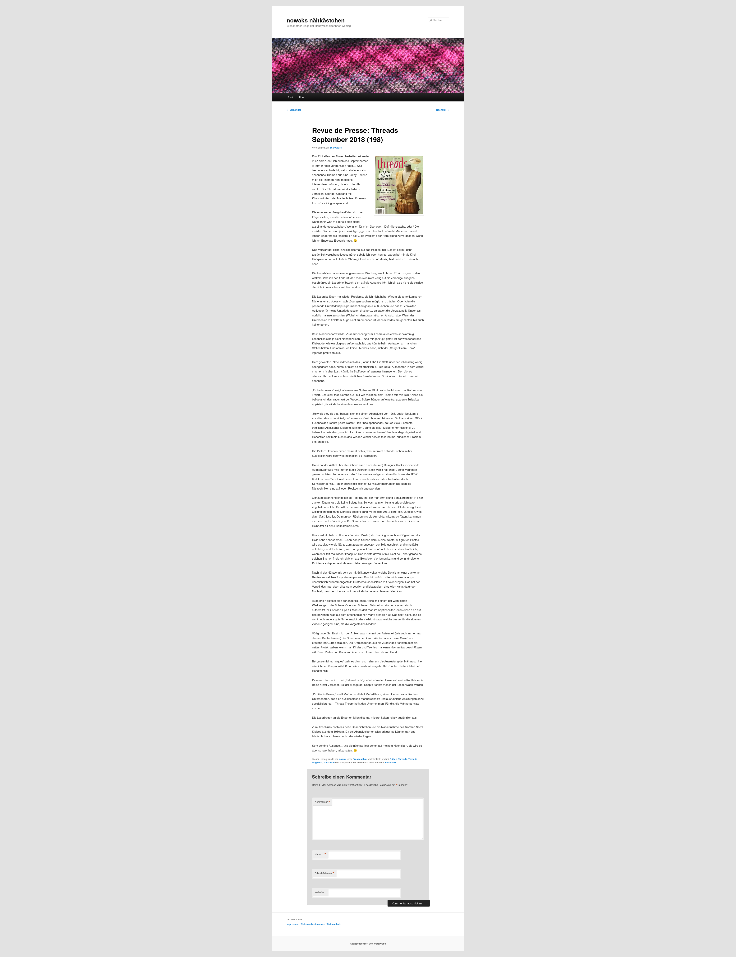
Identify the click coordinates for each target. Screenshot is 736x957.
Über (301, 97)
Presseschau (360, 759)
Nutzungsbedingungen (313, 924)
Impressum (293, 924)
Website (319, 892)
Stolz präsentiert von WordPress (368, 943)
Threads (402, 759)
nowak (342, 759)
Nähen (393, 759)
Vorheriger (294, 109)
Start (290, 97)
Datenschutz (334, 924)
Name (320, 854)
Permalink (390, 762)
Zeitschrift (329, 762)
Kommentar (322, 802)
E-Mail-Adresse (324, 873)
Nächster (442, 109)
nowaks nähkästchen (316, 20)
